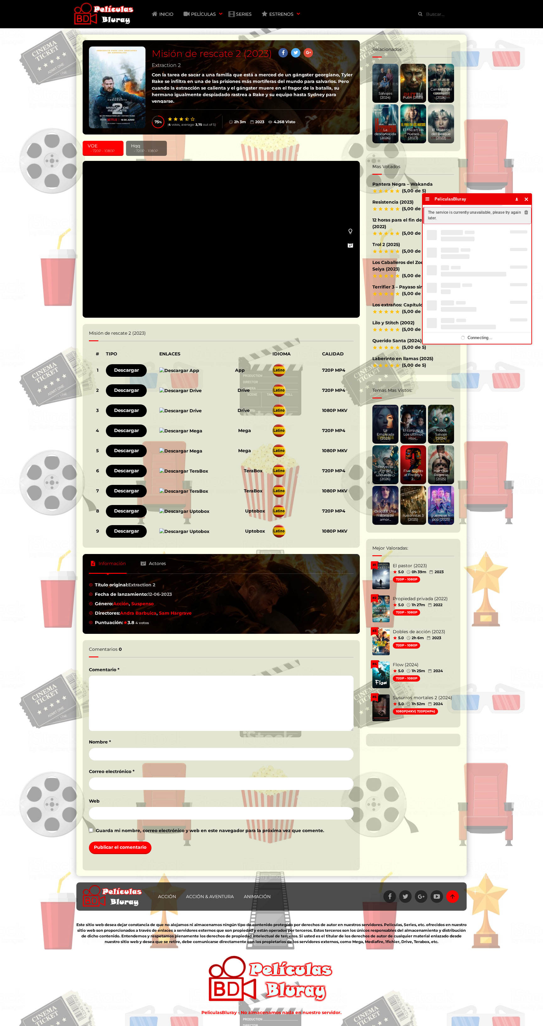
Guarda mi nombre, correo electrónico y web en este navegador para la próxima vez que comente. (210, 830)
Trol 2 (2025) (386, 244)
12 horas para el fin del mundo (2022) (407, 223)
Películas (203, 14)
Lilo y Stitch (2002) (393, 323)
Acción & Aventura (210, 896)
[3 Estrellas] (181, 119)
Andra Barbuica (138, 613)
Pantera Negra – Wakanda (402, 184)
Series (244, 14)
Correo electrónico (111, 771)
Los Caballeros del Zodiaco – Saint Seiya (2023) (411, 266)
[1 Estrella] (170, 119)
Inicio (166, 14)
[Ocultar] (526, 199)
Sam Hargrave (175, 613)
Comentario (104, 669)
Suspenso (142, 603)
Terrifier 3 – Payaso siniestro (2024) (412, 287)
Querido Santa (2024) (397, 340)
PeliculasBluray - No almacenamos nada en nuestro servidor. (271, 1012)
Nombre (100, 742)
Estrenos (281, 14)
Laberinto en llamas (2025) (402, 358)
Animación (257, 896)
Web (94, 801)
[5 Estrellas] (193, 119)
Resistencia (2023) (393, 202)
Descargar (126, 370)
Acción (121, 603)
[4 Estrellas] (187, 119)
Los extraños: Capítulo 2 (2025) (407, 305)
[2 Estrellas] (176, 119)
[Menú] (427, 199)
